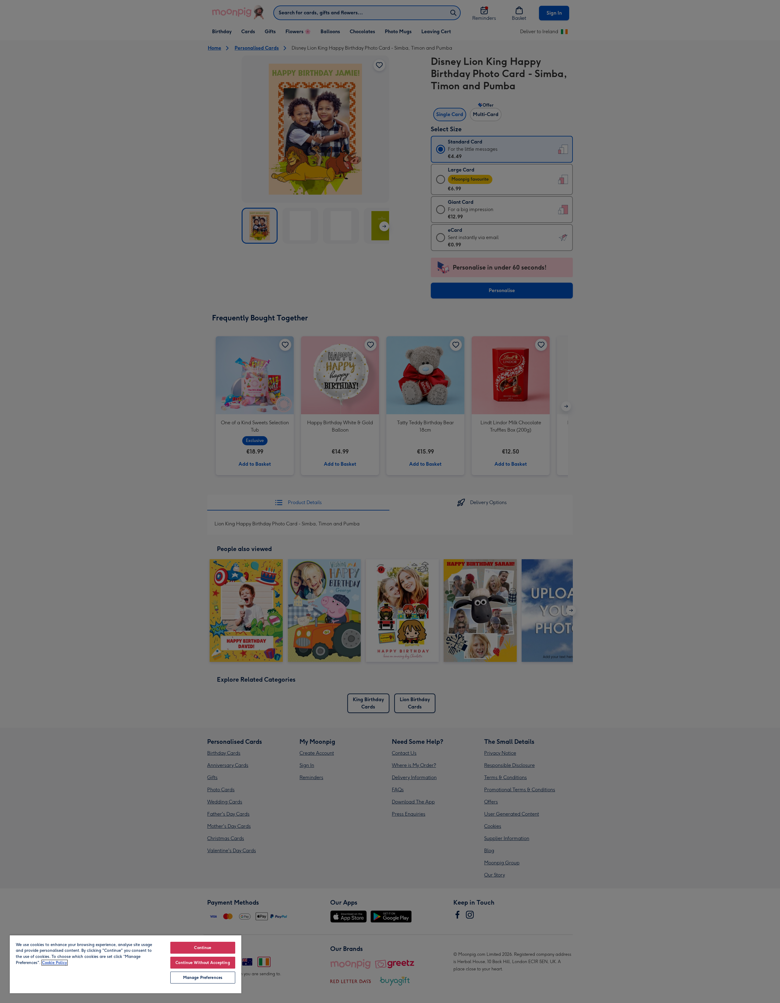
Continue (202, 947)
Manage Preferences (202, 977)
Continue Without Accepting (203, 962)
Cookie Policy (54, 962)
